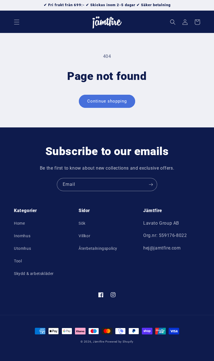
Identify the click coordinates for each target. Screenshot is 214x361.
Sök (82, 223)
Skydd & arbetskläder (34, 273)
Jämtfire (98, 341)
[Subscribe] (151, 184)
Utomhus (22, 248)
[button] (17, 22)
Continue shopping (107, 101)
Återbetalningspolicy (98, 248)
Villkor (84, 236)
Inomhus (22, 236)
